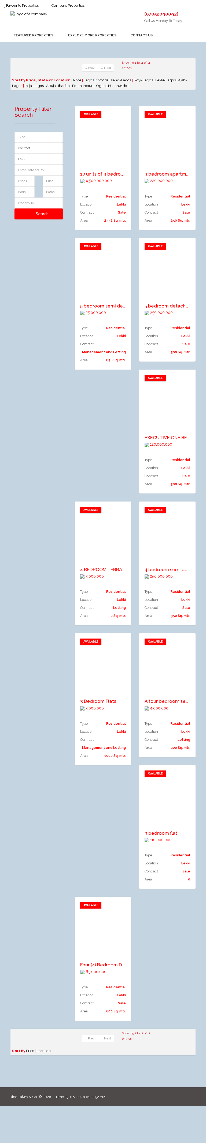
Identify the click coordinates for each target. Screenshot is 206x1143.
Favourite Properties (22, 5)
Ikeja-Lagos (35, 85)
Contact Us (141, 35)
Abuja (51, 85)
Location (43, 1051)
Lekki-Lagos (165, 80)
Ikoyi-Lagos (144, 80)
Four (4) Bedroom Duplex (107, 964)
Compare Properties (67, 5)
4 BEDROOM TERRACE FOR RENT (115, 569)
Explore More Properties (91, 35)
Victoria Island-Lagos (114, 80)
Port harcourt (83, 85)
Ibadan (64, 85)
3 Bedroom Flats (98, 701)
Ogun (101, 85)
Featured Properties (33, 35)
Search (42, 214)
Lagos (89, 80)
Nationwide (118, 85)
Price (77, 80)
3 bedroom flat (161, 833)
